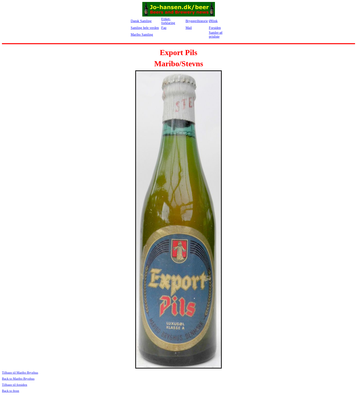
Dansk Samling (141, 21)
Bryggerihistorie (197, 21)
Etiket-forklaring (168, 21)
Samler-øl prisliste (215, 34)
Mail (189, 28)
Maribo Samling (142, 34)
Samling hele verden (145, 28)
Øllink (213, 21)
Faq (163, 28)
